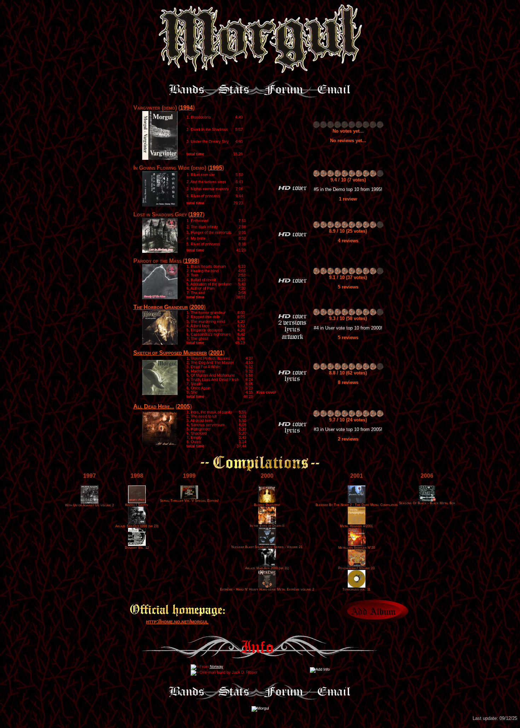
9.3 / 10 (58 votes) (348, 318)
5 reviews (348, 287)
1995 (215, 168)
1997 (196, 214)
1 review (348, 199)
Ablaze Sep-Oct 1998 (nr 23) (136, 526)
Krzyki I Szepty (136, 505)
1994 (186, 108)
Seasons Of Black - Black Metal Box (427, 503)
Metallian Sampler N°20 (356, 547)
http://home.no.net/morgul (177, 621)
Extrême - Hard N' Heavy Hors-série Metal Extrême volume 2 (267, 589)
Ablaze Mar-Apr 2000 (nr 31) (267, 568)
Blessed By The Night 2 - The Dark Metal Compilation (357, 505)
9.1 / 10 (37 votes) (348, 277)
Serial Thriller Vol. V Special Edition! (189, 500)
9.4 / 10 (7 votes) (348, 179)
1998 (191, 261)
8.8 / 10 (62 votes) (348, 372)
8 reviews (348, 382)
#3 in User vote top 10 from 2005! (348, 429)
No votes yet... (348, 131)
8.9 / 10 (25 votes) (348, 231)
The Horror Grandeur (160, 307)
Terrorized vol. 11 (356, 589)
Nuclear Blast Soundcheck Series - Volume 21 (266, 547)
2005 (183, 406)
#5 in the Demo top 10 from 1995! (348, 189)
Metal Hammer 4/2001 (356, 526)
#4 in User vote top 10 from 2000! (348, 328)
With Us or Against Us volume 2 (89, 505)
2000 (197, 307)
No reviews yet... (348, 140)
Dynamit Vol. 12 (137, 547)
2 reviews (348, 439)
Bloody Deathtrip (267, 505)
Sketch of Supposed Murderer (170, 353)
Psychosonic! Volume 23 (356, 568)
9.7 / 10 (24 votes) (348, 420)
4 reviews (348, 240)
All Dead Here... (153, 406)
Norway (216, 666)
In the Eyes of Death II (267, 526)
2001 (216, 353)
